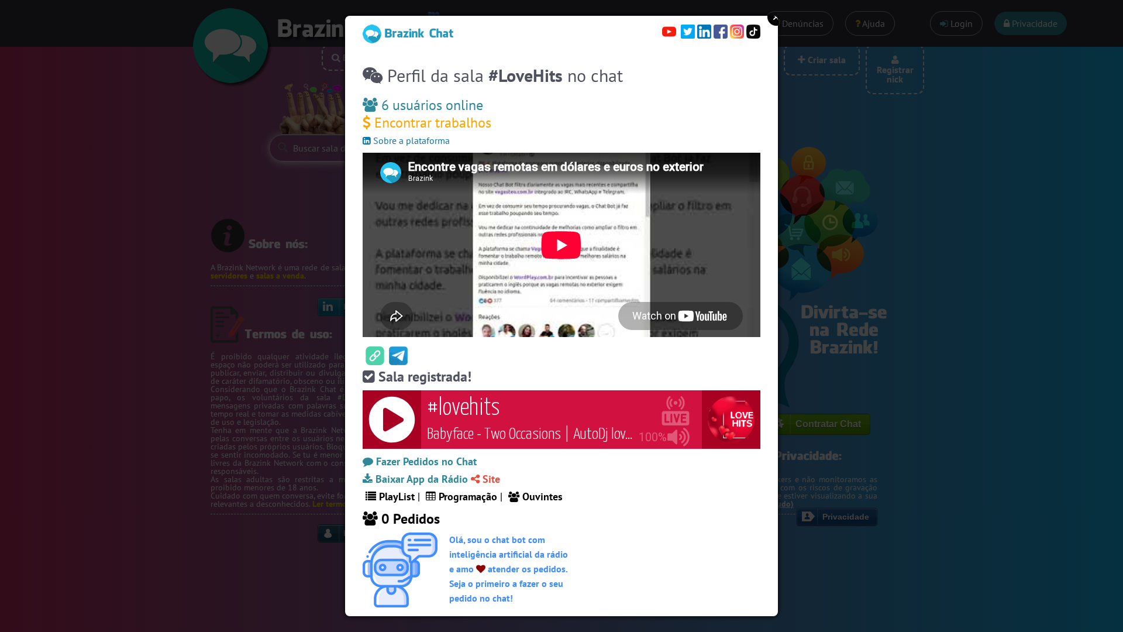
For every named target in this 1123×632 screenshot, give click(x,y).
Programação (466, 496)
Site (490, 479)
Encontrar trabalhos (431, 123)
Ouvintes (541, 496)
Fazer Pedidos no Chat (425, 461)
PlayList (395, 496)
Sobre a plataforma (410, 140)
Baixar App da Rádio (420, 479)
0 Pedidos (409, 519)
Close (776, 17)
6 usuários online (430, 105)
